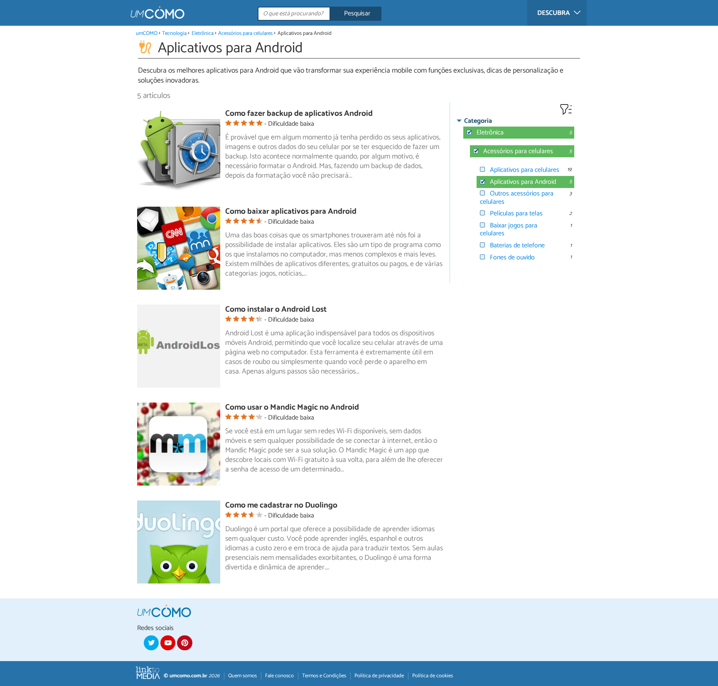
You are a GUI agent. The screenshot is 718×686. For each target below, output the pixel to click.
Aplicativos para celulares (524, 170)
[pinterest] (184, 642)
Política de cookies (432, 676)
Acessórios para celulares (245, 33)
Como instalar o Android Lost (276, 309)
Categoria (478, 121)
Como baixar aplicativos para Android (291, 211)
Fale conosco (279, 676)
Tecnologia (174, 33)
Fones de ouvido (512, 257)
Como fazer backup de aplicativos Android (299, 113)
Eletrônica (203, 33)
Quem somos (242, 676)
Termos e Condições (324, 676)
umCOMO (146, 33)
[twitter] (151, 642)
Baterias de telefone (517, 245)
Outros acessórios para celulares (516, 197)
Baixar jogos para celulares (508, 229)
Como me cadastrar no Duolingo (281, 505)
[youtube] (167, 642)
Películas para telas (516, 213)
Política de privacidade (379, 676)
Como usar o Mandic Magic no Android (292, 407)
